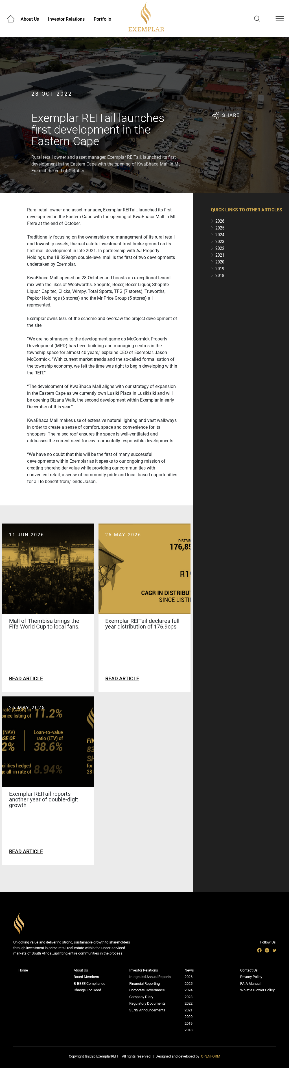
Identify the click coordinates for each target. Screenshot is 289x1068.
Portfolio (102, 19)
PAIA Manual (250, 983)
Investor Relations (66, 19)
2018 (188, 1030)
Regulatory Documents (147, 1003)
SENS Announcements (147, 1010)
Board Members (86, 977)
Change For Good (87, 990)
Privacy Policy (251, 977)
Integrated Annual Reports (150, 977)
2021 (188, 1010)
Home (23, 970)
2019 (188, 1023)
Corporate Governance (147, 990)
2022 (188, 1003)
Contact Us (249, 970)
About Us (30, 19)
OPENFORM (210, 1056)
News (189, 970)
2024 (188, 990)
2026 (188, 977)
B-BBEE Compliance (89, 983)
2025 (188, 983)
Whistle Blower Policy (257, 990)
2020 (188, 1017)
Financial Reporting (144, 983)
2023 (188, 997)
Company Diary (141, 997)
